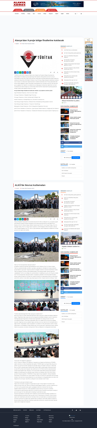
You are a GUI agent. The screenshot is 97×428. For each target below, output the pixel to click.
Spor (34, 13)
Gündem (17, 13)
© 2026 (80, 420)
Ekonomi (51, 415)
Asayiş (28, 13)
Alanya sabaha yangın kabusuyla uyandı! (75, 118)
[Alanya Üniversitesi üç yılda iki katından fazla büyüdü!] (71, 93)
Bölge (45, 13)
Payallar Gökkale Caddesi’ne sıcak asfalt (71, 246)
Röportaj (39, 421)
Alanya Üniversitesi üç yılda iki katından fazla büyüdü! (71, 100)
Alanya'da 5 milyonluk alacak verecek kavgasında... (75, 131)
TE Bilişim (16, 425)
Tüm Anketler (70, 151)
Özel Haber (40, 419)
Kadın (50, 421)
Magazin (51, 13)
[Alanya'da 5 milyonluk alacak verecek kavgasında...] (65, 131)
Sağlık (62, 13)
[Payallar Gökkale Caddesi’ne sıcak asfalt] (71, 239)
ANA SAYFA (18, 10)
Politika (23, 13)
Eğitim (56, 13)
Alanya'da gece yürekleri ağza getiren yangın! (75, 111)
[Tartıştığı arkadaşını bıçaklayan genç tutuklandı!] (65, 137)
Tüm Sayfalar (72, 164)
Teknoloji (51, 417)
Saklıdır (68, 420)
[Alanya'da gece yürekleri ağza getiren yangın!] (65, 111)
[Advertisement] (48, 25)
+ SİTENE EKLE (47, 410)
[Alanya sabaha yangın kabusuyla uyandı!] (65, 118)
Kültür (67, 13)
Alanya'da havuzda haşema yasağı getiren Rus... (75, 124)
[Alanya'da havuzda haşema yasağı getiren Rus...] (65, 124)
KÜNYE (25, 410)
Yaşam (50, 419)
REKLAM (31, 410)
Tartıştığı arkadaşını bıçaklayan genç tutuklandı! (75, 137)
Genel (64, 248)
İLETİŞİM (38, 410)
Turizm (39, 13)
